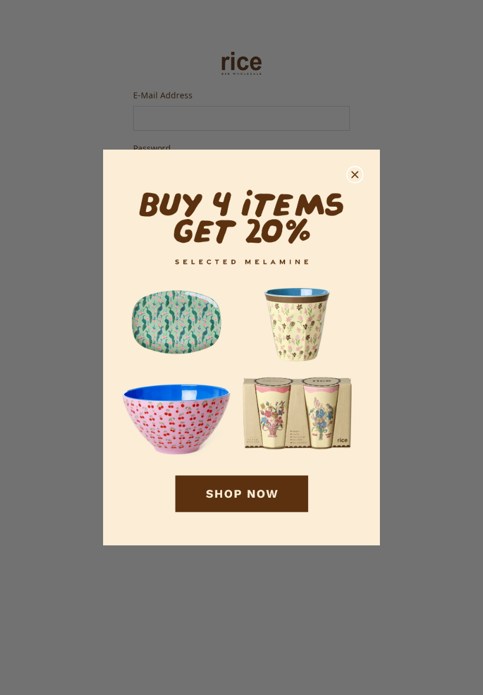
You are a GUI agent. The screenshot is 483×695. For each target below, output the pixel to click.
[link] (241, 348)
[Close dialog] (355, 174)
